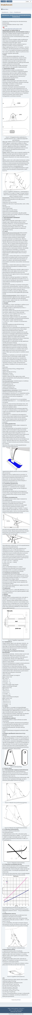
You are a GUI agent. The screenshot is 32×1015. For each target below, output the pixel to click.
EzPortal (18, 999)
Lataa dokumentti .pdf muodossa (12, 28)
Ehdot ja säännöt (14, 1008)
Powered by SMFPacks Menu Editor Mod (16, 1013)
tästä (20, 28)
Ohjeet (9, 1008)
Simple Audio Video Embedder (16, 1011)
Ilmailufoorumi (6, 5)
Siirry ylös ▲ (21, 1008)
